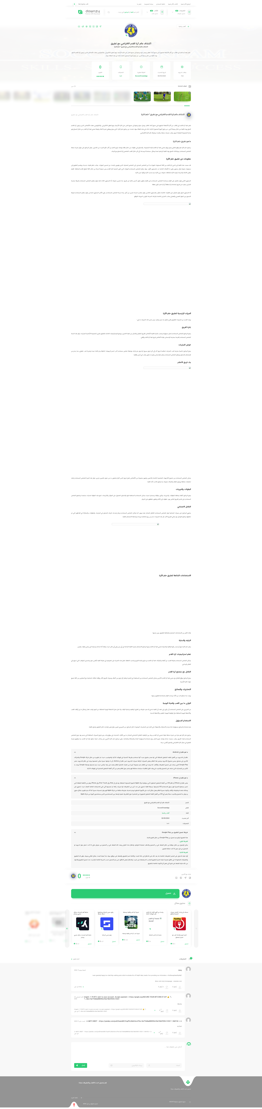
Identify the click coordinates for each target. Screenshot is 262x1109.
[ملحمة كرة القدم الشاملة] (155, 927)
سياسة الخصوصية (148, 4)
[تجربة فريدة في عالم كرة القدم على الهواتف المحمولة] (58, 926)
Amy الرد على (78, 987)
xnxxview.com (177, 981)
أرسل (83, 1065)
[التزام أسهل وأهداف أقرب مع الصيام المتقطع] (179, 928)
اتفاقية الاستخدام (160, 4)
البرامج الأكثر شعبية (185, 4)
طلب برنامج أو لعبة (83, 4)
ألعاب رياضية (182, 26)
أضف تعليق (76, 959)
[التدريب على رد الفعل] (34, 927)
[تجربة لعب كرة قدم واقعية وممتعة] (131, 926)
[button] (67, 928)
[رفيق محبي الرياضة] (106, 927)
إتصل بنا (139, 4)
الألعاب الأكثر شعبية (173, 4)
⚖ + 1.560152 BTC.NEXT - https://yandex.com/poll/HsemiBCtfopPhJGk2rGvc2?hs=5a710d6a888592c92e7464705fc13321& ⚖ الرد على (113, 1033)
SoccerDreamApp (141, 76)
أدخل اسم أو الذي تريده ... (128, 12)
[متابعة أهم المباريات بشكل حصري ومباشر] (82, 928)
